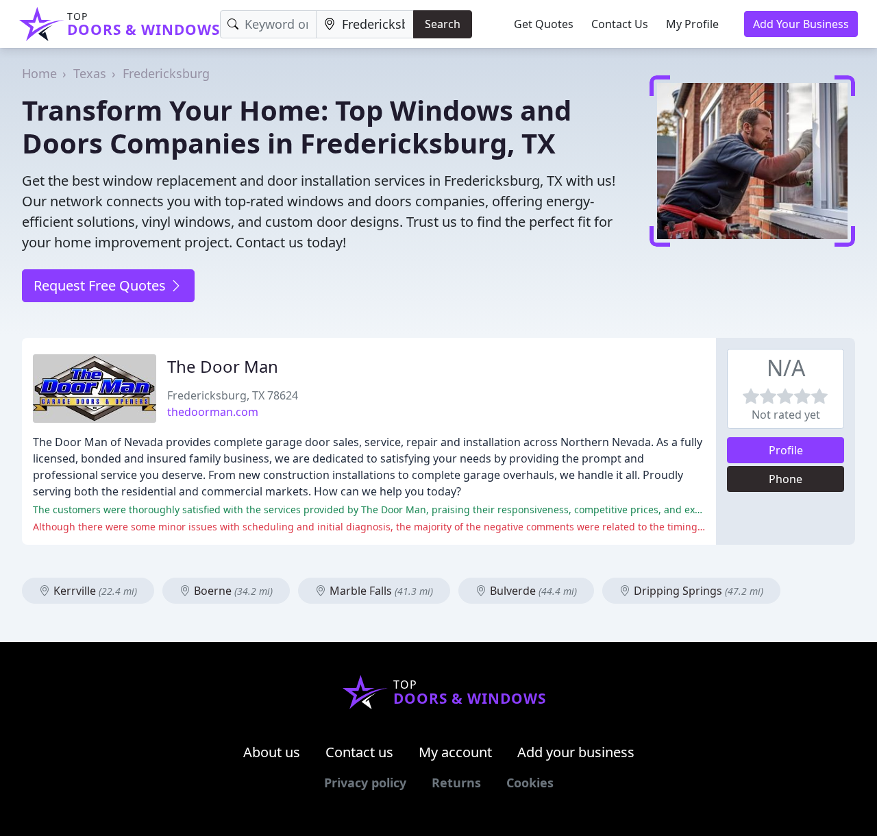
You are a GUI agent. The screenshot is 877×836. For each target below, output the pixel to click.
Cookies (530, 782)
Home (39, 73)
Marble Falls (380, 590)
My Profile (692, 24)
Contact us (359, 752)
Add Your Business (801, 24)
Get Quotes (543, 24)
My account (455, 752)
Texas (89, 73)
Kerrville (94, 590)
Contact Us (619, 24)
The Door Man (222, 366)
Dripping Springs (697, 590)
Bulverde (532, 590)
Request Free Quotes (101, 285)
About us (271, 752)
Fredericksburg (166, 73)
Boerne (232, 590)
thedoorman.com (212, 411)
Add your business (575, 752)
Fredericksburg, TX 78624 (232, 395)
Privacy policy (365, 782)
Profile (786, 450)
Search (442, 24)
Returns (456, 782)
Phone (785, 479)
